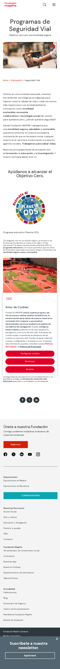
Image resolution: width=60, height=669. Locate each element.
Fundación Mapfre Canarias (15, 631)
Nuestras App (9, 561)
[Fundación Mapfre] (10, 4)
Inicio (5, 80)
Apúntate (30, 655)
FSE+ (5, 533)
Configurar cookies (30, 353)
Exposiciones (10, 477)
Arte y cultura (10, 517)
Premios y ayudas (12, 528)
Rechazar (30, 361)
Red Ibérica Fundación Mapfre (17, 614)
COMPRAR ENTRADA (30, 495)
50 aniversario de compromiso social (21, 550)
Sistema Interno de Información (18, 572)
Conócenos (9, 556)
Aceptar (30, 369)
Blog (5, 598)
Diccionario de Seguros (14, 603)
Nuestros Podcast (12, 567)
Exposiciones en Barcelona (16, 486)
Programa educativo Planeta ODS (21, 232)
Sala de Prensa (10, 578)
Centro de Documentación (16, 609)
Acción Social (9, 511)
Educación (16, 80)
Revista (13, 620)
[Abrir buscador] (44, 4)
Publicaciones (10, 592)
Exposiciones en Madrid (14, 480)
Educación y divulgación (15, 522)
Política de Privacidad (30, 346)
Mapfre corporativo (12, 636)
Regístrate (16, 444)
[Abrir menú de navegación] (52, 4)
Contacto (8, 539)
